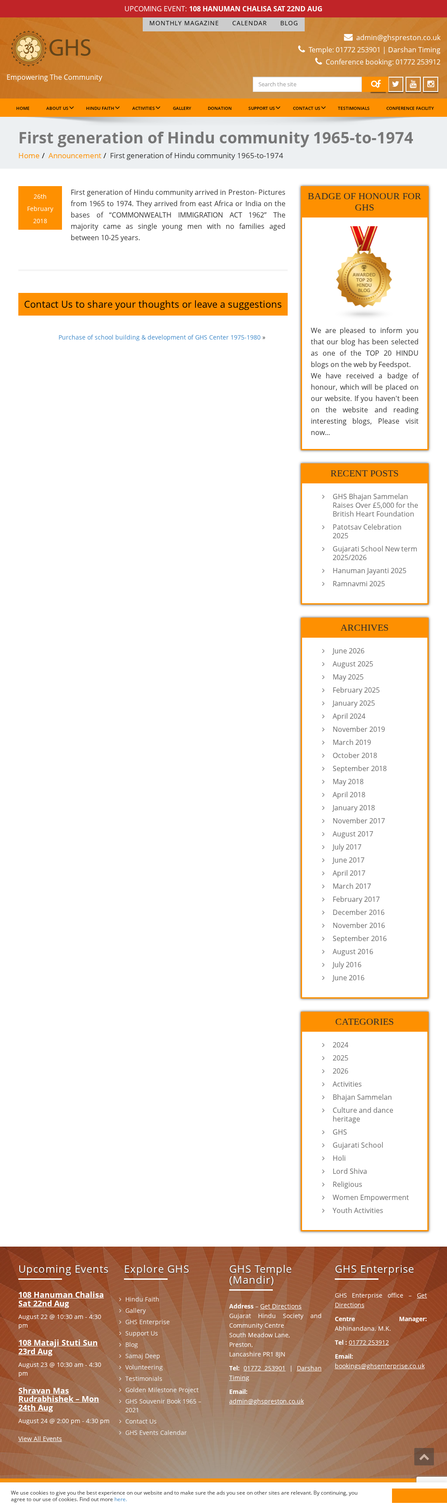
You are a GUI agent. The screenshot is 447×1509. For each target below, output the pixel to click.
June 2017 (348, 860)
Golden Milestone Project (162, 1390)
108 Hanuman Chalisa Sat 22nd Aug (256, 8)
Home (23, 108)
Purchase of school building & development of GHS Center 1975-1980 (159, 337)
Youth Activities (358, 1210)
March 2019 (352, 742)
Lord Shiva (350, 1171)
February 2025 (356, 690)
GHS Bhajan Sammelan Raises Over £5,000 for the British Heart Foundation (375, 505)
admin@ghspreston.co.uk (398, 37)
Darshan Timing (414, 49)
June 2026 (348, 650)
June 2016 (348, 977)
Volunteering (144, 1367)
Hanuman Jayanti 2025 (369, 570)
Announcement (74, 155)
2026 (340, 1071)
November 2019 (359, 729)
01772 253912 (369, 1342)
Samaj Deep (142, 1356)
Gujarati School (358, 1145)
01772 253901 (265, 1368)
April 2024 (349, 716)
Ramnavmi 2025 (359, 583)
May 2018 (348, 781)
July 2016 (347, 964)
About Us (57, 108)
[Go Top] (424, 1456)
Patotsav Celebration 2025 (367, 531)
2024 (340, 1044)
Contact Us (306, 108)
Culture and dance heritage (363, 1114)
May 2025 (348, 677)
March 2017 (352, 886)
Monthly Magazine (184, 23)
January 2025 (354, 703)
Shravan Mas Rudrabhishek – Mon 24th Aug (58, 1399)
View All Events (40, 1438)
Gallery (182, 108)
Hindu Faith (100, 108)
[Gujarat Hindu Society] (50, 46)
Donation (220, 108)
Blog (289, 23)
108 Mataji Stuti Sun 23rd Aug (58, 1346)
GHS (340, 1132)
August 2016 (353, 951)
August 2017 (353, 833)
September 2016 (360, 938)
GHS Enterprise (147, 1322)
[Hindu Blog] (364, 273)
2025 (340, 1058)
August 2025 (353, 663)
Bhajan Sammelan (362, 1097)
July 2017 (347, 847)
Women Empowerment (371, 1197)
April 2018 (349, 794)
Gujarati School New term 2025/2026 (375, 553)
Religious (347, 1184)
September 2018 (360, 768)
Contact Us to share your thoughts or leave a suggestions (153, 303)
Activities (143, 108)
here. (120, 1499)
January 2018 (354, 807)
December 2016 (359, 912)
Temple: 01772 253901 (345, 49)
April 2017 (349, 873)
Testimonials (354, 108)
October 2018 (355, 755)
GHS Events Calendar (156, 1432)
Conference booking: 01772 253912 (383, 62)
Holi (339, 1158)
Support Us (261, 108)
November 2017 (359, 820)
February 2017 (356, 899)
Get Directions (281, 1306)
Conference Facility (410, 108)
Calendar (249, 23)
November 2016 (359, 925)
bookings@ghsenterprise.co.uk (380, 1366)
